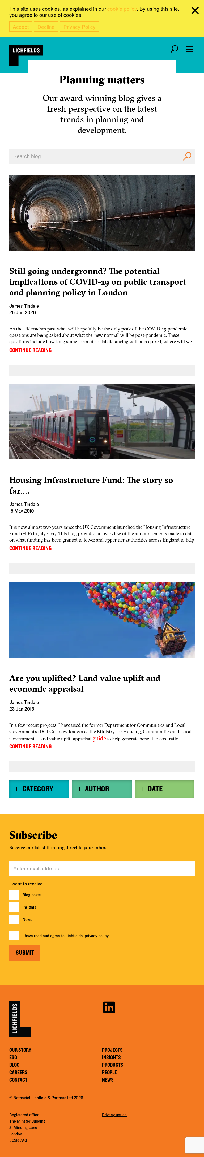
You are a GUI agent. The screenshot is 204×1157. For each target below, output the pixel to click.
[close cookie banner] (196, 11)
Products (112, 1065)
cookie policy (122, 8)
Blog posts (32, 895)
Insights (29, 907)
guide (99, 738)
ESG (13, 1057)
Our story (20, 1050)
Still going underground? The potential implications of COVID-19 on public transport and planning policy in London (97, 281)
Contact (18, 1080)
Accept (21, 26)
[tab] (39, 789)
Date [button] (155, 789)
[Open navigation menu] (189, 49)
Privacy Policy (79, 26)
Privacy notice (114, 1115)
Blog (14, 1065)
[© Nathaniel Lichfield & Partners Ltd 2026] (26, 55)
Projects (112, 1050)
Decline (46, 26)
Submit (25, 953)
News (27, 919)
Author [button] (97, 789)
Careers (18, 1072)
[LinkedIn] (109, 1006)
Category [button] (37, 789)
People (109, 1072)
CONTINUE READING (30, 350)
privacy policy (97, 936)
